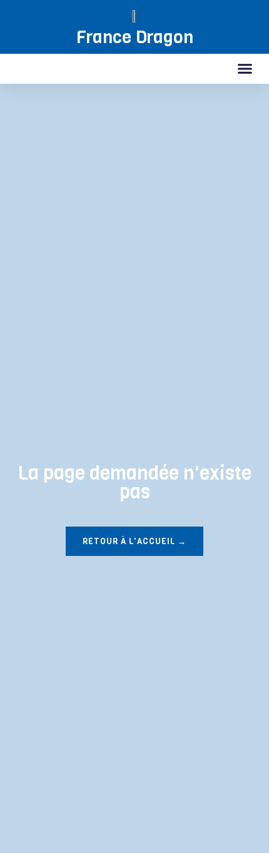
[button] (245, 69)
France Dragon (134, 37)
